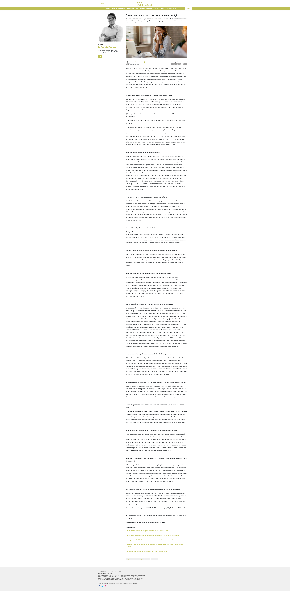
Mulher (142, 8)
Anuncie (188, 8)
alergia (128, 559)
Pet (175, 8)
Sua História (149, 8)
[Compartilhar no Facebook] (172, 64)
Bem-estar (130, 8)
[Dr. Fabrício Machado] (110, 27)
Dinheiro (113, 8)
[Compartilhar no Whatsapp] (177, 64)
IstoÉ (107, 8)
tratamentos (154, 559)
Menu (162, 8)
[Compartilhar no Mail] (183, 64)
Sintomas (147, 559)
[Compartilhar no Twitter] (174, 64)
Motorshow (169, 8)
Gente (136, 8)
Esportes (157, 8)
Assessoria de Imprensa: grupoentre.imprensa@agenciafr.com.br (123, 583)
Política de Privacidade (103, 583)
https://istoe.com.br (102, 581)
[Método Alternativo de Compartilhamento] (185, 64)
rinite (133, 559)
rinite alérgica (140, 559)
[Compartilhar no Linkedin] (180, 64)
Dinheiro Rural (121, 8)
